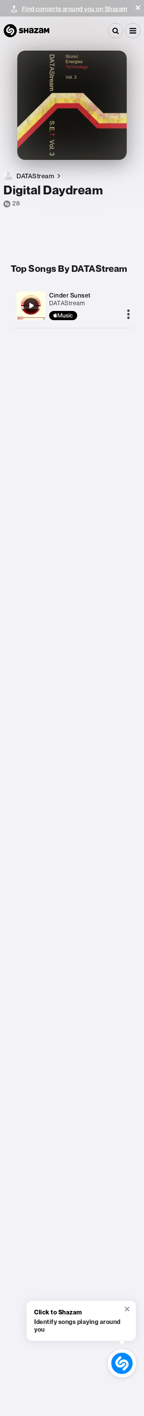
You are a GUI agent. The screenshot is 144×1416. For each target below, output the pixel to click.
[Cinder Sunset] (31, 305)
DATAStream (67, 303)
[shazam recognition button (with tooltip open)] (122, 1363)
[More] (128, 314)
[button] (138, 8)
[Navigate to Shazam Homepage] (26, 30)
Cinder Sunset (70, 295)
